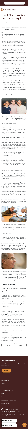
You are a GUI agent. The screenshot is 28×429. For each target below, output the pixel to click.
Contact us (4, 387)
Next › (21, 345)
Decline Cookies (7, 420)
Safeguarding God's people (8, 400)
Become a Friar (5, 380)
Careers (3, 383)
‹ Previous (8, 345)
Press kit (3, 397)
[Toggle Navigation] (25, 9)
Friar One (3, 393)
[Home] (8, 9)
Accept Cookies (7, 425)
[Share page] (24, 425)
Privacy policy (5, 403)
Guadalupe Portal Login (7, 390)
